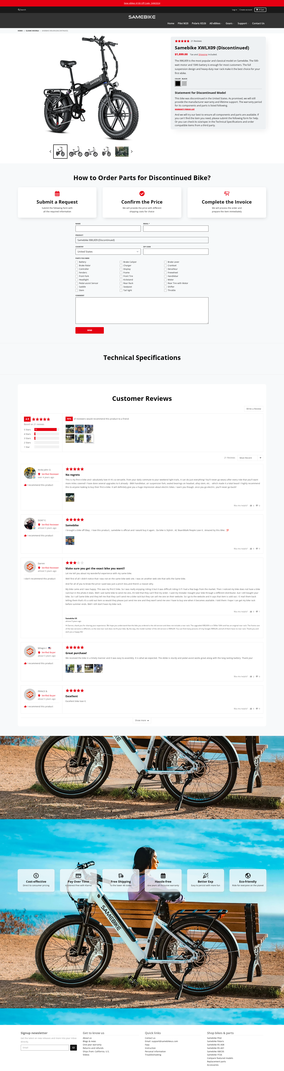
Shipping (203, 54)
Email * (146, 224)
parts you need (82, 258)
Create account (245, 9)
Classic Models (32, 31)
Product (79, 235)
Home (20, 31)
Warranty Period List (185, 109)
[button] (188, 41)
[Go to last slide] (51, 152)
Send (89, 330)
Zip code (147, 247)
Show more (140, 720)
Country (79, 247)
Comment (79, 295)
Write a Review (253, 408)
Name (77, 224)
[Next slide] (132, 152)
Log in (234, 9)
